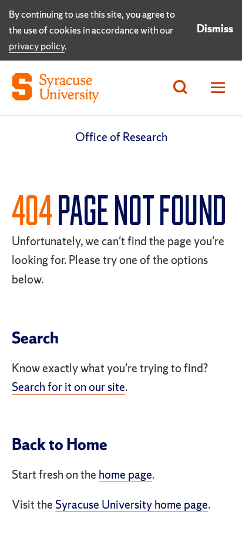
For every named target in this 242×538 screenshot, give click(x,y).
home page (125, 474)
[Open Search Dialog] (180, 88)
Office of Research (121, 137)
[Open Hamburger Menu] (214, 88)
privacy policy (37, 45)
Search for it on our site (68, 387)
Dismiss (215, 28)
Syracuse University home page (131, 504)
